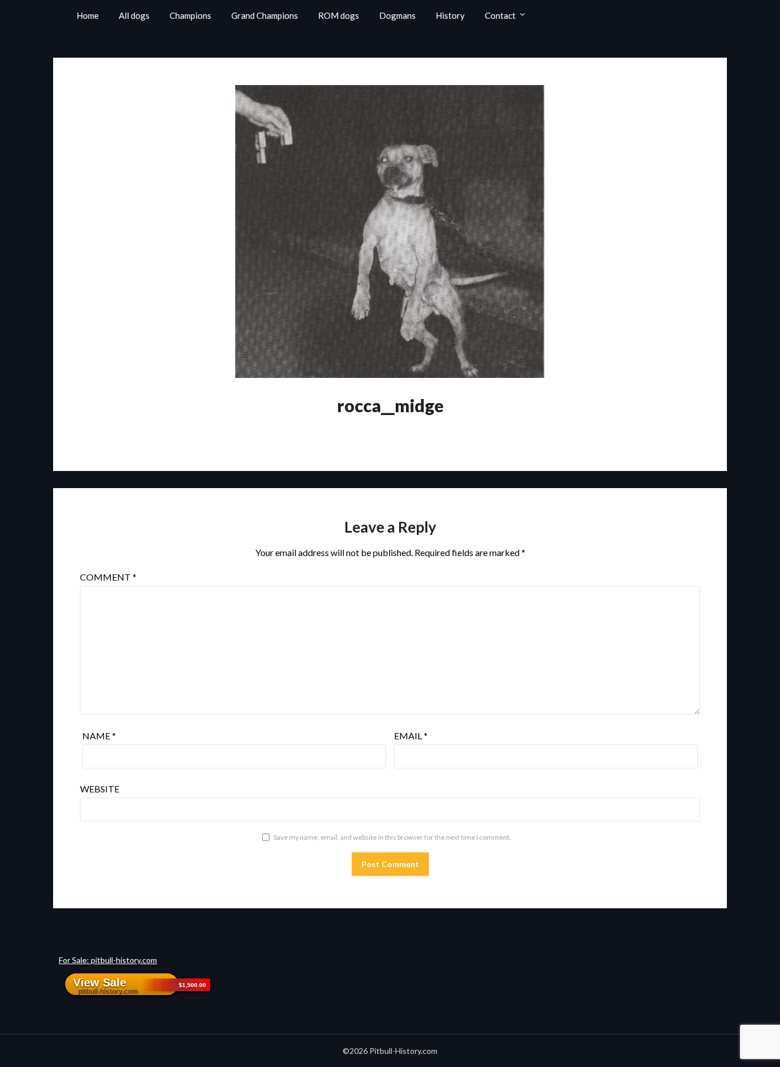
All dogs (134, 15)
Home (88, 15)
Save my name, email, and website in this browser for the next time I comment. (392, 837)
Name (99, 735)
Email (411, 735)
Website (99, 788)
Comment (108, 576)
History (450, 15)
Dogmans (397, 15)
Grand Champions (264, 15)
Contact (500, 15)
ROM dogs (338, 15)
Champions (190, 15)
